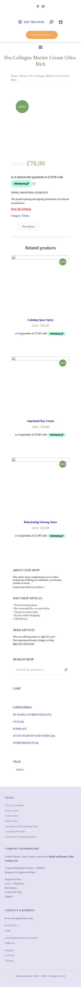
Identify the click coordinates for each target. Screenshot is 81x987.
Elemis (24, 75)
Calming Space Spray (40, 319)
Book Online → (12, 925)
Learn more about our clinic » (28, 586)
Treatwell (9, 960)
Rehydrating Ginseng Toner (40, 522)
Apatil (20, 770)
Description (28, 226)
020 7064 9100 (26, 644)
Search (64, 670)
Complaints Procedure (15, 831)
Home (14, 75)
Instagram (9, 950)
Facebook (9, 955)
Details (40, 288)
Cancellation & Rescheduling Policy (21, 826)
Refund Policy (11, 821)
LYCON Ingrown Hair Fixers (31, 736)
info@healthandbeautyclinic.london (21, 938)
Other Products (24, 743)
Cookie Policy (11, 815)
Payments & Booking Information (21, 836)
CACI (16, 721)
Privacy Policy (11, 810)
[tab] (28, 227)
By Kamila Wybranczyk (29, 714)
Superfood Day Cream (40, 421)
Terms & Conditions (14, 805)
